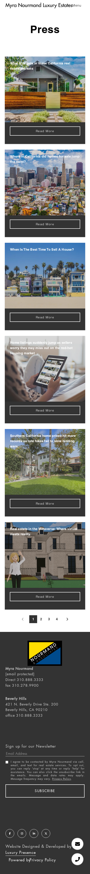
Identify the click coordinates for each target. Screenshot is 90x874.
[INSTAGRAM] (21, 833)
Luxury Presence (20, 852)
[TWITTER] (46, 833)
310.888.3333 (30, 679)
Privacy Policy (61, 779)
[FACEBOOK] (9, 833)
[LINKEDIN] (33, 833)
